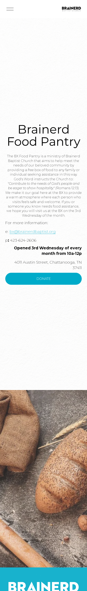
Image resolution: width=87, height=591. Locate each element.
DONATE (43, 279)
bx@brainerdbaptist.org (33, 231)
